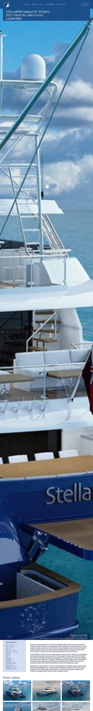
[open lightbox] (17, 690)
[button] (27, 4)
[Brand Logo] (6, 4)
